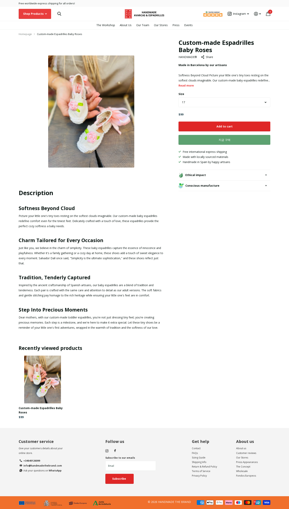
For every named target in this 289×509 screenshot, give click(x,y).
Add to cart (224, 126)
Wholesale (242, 471)
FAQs (195, 453)
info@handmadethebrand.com (42, 465)
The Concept (243, 466)
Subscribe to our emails (120, 457)
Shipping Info (199, 462)
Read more (186, 85)
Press (175, 25)
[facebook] (115, 450)
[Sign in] (257, 13)
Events (188, 25)
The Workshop (105, 25)
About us (245, 441)
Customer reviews (246, 453)
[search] (59, 13)
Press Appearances (247, 462)
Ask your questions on (42, 470)
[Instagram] (106, 450)
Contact (196, 448)
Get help (200, 441)
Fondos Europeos (246, 475)
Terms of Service (201, 471)
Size (181, 94)
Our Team (142, 25)
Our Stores (161, 25)
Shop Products (33, 14)
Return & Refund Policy (204, 466)
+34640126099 (31, 460)
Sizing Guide (198, 457)
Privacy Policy (199, 475)
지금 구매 (224, 140)
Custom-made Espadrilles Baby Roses (41, 410)
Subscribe (119, 478)
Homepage (25, 34)
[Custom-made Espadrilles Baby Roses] (42, 379)
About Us (126, 25)
